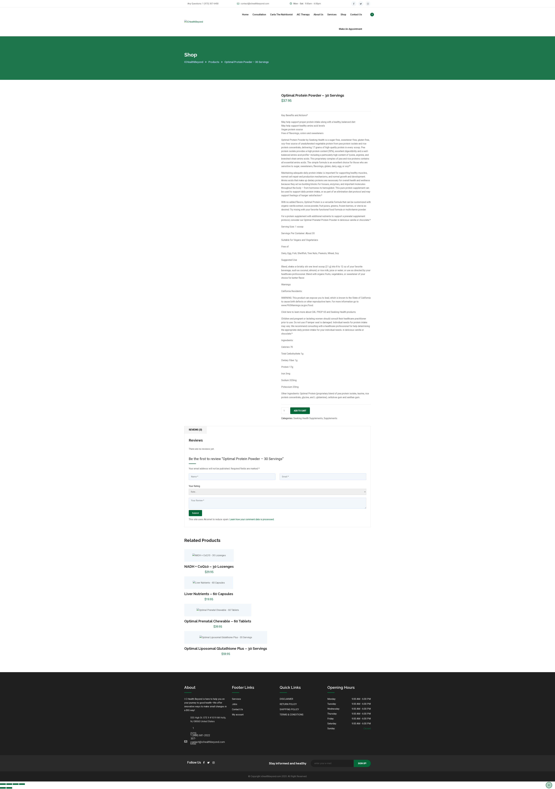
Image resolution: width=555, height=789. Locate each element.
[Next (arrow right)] (9, 788)
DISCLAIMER (286, 699)
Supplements (330, 418)
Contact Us (356, 14)
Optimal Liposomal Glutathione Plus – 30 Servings (225, 648)
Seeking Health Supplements (308, 418)
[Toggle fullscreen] (9, 784)
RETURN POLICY (288, 704)
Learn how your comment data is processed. (252, 519)
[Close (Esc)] (22, 784)
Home (245, 14)
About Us (318, 14)
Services (332, 14)
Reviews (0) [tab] (195, 429)
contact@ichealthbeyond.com (255, 3)
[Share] (15, 784)
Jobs (234, 704)
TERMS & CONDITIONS (291, 714)
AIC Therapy (303, 14)
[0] (369, 15)
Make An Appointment (350, 29)
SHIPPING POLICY (289, 709)
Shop (343, 14)
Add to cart (300, 411)
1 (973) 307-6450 (210, 3)
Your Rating (194, 486)
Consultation (259, 14)
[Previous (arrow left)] (3, 788)
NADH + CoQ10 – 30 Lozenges (209, 566)
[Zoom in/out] (3, 784)
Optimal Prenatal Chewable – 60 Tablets (217, 621)
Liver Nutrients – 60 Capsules (208, 594)
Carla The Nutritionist (281, 14)
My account (238, 714)
